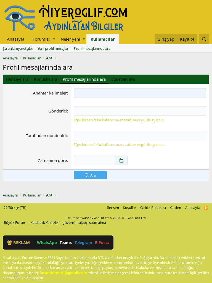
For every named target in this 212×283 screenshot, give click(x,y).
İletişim (113, 207)
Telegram (83, 242)
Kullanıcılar (103, 39)
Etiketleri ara (123, 79)
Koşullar (129, 207)
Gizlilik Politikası (153, 207)
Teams (66, 242)
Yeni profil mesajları (53, 48)
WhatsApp (47, 242)
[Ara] (204, 39)
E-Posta (102, 242)
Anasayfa (15, 39)
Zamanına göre (52, 160)
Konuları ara (45, 79)
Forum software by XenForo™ (106, 218)
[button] (54, 39)
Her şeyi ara (17, 79)
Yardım (175, 207)
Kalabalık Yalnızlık (44, 222)
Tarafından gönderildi (46, 135)
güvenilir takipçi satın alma (84, 222)
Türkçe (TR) (16, 207)
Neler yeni (70, 39)
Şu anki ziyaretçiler (18, 48)
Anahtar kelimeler (50, 93)
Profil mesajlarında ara (92, 48)
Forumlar (41, 39)
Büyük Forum (15, 222)
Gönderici (57, 111)
